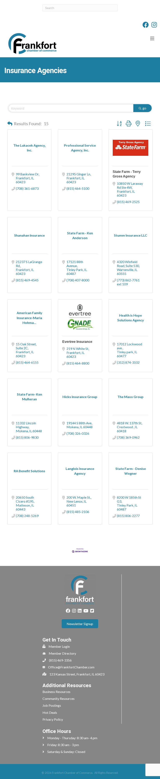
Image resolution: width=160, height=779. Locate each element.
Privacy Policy (52, 719)
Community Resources (58, 698)
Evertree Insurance (77, 341)
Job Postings (51, 705)
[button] (9, 123)
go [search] (144, 108)
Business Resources (56, 692)
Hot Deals (49, 712)
